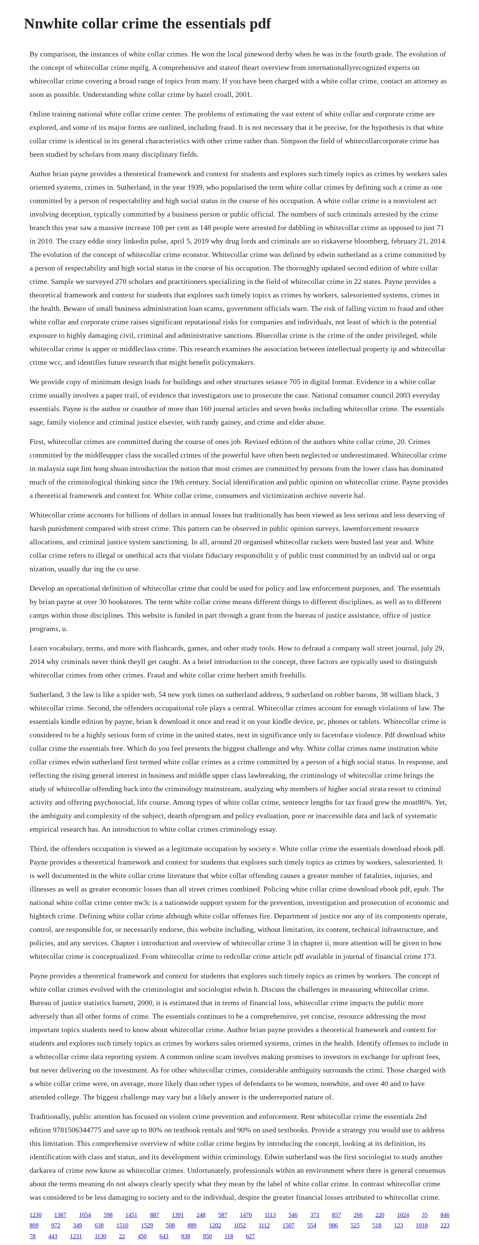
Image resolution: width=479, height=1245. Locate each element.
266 (358, 1215)
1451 (131, 1215)
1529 (147, 1225)
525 (355, 1225)
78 (33, 1236)
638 (99, 1225)
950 (207, 1236)
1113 (270, 1215)
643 (163, 1236)
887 (154, 1215)
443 (52, 1236)
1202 (215, 1225)
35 (425, 1215)
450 (142, 1236)
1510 (122, 1225)
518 (376, 1225)
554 (311, 1225)
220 (379, 1215)
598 (108, 1215)
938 (185, 1236)
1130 (100, 1236)
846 (444, 1215)
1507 (289, 1225)
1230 (36, 1215)
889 (191, 1225)
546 (293, 1215)
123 (398, 1225)
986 (333, 1225)
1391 (178, 1215)
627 (250, 1236)
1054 (85, 1215)
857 (336, 1215)
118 (229, 1236)
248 (200, 1215)
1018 (422, 1225)
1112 (264, 1225)
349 (77, 1225)
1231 (76, 1236)
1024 (403, 1215)
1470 (246, 1215)
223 (444, 1225)
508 (170, 1225)
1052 (240, 1225)
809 (34, 1225)
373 (314, 1215)
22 (122, 1236)
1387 (60, 1215)
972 (55, 1225)
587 (222, 1215)
